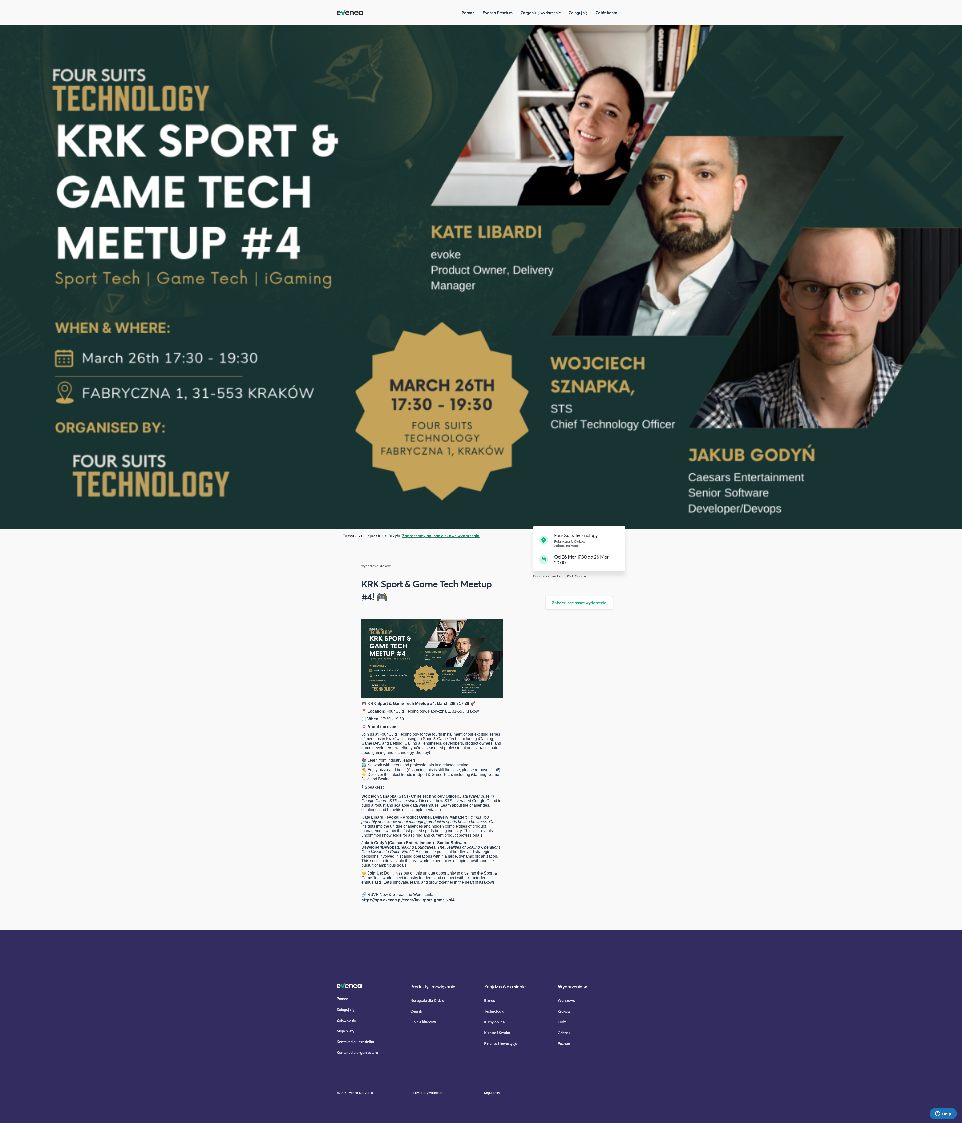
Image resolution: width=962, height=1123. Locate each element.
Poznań (564, 1043)
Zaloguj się (578, 12)
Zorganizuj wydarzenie (541, 12)
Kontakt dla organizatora (357, 1052)
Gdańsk (564, 1032)
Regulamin (492, 1092)
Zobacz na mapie (567, 546)
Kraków (564, 1011)
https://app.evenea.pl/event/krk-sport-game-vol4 (407, 899)
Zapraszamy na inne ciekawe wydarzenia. (441, 535)
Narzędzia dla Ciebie (427, 1000)
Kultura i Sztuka (497, 1032)
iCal (570, 576)
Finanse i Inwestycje (500, 1043)
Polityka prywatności (426, 1092)
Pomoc (468, 12)
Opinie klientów (423, 1021)
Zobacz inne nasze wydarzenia (579, 602)
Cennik (416, 1011)
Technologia (494, 1011)
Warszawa (566, 1000)
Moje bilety (345, 1030)
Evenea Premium (498, 12)
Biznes (489, 1000)
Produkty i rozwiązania (432, 986)
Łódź (562, 1021)
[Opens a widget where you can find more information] (943, 1114)
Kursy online (494, 1021)
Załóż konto (606, 12)
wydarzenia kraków (376, 566)
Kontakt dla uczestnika (355, 1041)
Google (580, 576)
